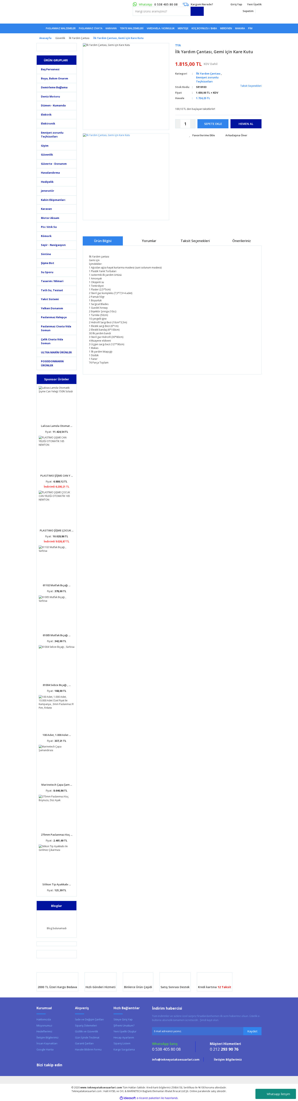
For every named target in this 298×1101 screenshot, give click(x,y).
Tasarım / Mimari (52, 281)
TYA (178, 45)
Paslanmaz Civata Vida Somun (56, 328)
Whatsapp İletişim (278, 1094)
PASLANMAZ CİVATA (90, 28)
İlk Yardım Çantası (208, 73)
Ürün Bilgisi (102, 241)
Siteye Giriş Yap (123, 1019)
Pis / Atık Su (49, 227)
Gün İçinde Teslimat (87, 1037)
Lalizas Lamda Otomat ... (56, 426)
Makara (240, 28)
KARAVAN (111, 28)
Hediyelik (47, 182)
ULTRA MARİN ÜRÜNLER (56, 352)
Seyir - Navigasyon (53, 245)
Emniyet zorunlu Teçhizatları (52, 134)
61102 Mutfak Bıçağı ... (56, 585)
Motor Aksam (50, 218)
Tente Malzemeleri (132, 28)
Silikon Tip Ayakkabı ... (56, 884)
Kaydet (252, 1031)
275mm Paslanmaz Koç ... (56, 834)
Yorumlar (149, 241)
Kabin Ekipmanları (53, 200)
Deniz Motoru (50, 96)
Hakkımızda (43, 1019)
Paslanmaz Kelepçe (54, 317)
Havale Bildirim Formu (88, 1049)
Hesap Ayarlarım (124, 1037)
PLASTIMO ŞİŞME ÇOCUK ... (56, 530)
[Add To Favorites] (202, 135)
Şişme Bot (47, 263)
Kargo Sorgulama (124, 1049)
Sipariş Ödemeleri (86, 1025)
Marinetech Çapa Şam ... (56, 784)
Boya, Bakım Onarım (54, 78)
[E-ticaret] (148, 1098)
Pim (250, 28)
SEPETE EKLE (213, 124)
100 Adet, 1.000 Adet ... (57, 735)
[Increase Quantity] (192, 123)
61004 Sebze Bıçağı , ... (57, 685)
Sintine (46, 254)
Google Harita (45, 1049)
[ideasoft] (128, 1098)
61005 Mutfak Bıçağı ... (56, 635)
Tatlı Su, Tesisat (52, 290)
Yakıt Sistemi (50, 299)
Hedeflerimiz (44, 1031)
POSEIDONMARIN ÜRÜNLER (52, 363)
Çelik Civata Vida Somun (52, 341)
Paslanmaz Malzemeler (61, 28)
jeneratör (47, 191)
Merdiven (226, 28)
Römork (46, 236)
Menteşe (183, 28)
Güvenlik (47, 154)
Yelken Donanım (52, 308)
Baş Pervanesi (50, 69)
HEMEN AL (246, 124)
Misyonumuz (44, 1025)
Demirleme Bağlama (54, 87)
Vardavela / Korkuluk (161, 28)
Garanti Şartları (84, 1043)
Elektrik (46, 114)
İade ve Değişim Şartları (89, 1019)
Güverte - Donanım (54, 163)
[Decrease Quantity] (177, 123)
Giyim (44, 145)
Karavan (46, 209)
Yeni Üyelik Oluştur (125, 1031)
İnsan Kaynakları (46, 1043)
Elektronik (48, 123)
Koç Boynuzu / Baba (204, 28)
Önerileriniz (241, 241)
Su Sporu (47, 272)
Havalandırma (50, 172)
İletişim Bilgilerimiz (47, 1037)
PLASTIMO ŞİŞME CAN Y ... (56, 475)
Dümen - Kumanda (53, 105)
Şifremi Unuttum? (124, 1025)
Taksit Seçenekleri (251, 86)
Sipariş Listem (122, 1043)
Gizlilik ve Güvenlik (86, 1031)
